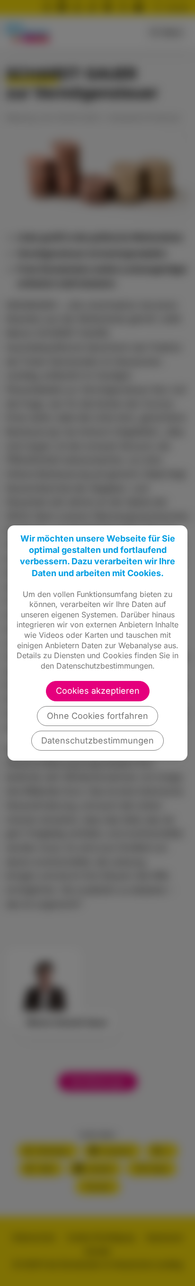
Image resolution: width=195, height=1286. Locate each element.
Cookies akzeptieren (98, 691)
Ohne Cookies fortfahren (97, 716)
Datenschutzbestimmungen (97, 740)
